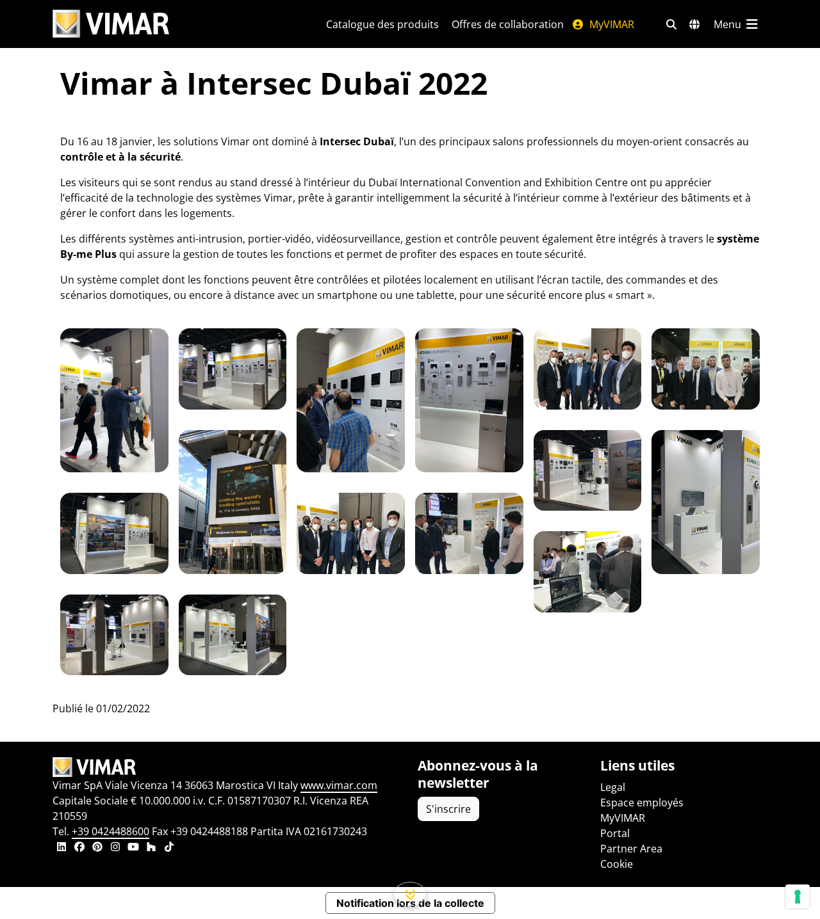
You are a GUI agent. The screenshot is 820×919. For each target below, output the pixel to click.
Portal (615, 833)
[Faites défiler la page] (410, 894)
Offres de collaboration (508, 24)
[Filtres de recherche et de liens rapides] (671, 24)
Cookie (616, 864)
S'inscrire (448, 809)
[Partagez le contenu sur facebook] (79, 848)
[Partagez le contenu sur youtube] (133, 848)
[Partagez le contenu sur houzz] (151, 848)
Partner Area (631, 849)
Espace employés (642, 802)
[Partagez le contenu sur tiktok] (169, 848)
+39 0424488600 (110, 831)
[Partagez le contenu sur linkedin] (61, 848)
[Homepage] (227, 767)
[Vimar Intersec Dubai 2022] (114, 400)
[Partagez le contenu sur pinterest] (97, 848)
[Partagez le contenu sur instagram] (115, 848)
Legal (612, 787)
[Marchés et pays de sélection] (694, 24)
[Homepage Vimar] (111, 24)
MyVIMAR (610, 24)
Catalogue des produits (382, 24)
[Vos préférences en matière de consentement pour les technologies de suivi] (797, 896)
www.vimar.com (338, 785)
